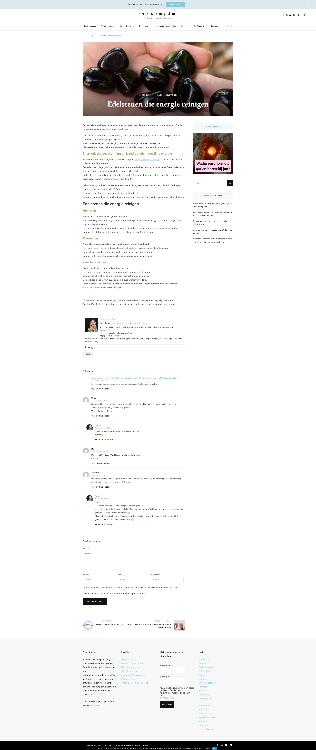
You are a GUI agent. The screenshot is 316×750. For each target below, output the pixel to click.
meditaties (204, 709)
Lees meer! (94, 705)
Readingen (143, 26)
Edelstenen (170, 95)
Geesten (203, 663)
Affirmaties (204, 686)
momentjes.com (139, 323)
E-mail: (164, 676)
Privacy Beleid (128, 678)
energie (88, 354)
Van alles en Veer (207, 717)
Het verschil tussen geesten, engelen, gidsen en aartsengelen (213, 205)
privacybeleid (166, 697)
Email (120, 574)
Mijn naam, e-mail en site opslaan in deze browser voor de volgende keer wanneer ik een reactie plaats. (132, 587)
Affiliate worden (129, 671)
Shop (183, 26)
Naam (86, 574)
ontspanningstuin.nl (120, 323)
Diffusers (203, 725)
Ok (214, 748)
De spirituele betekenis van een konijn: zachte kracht (210, 223)
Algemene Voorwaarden (133, 675)
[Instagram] (92, 347)
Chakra (202, 675)
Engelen (203, 678)
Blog (160, 95)
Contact (214, 26)
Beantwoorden (102, 389)
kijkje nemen (175, 4)
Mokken (202, 713)
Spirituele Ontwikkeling (165, 26)
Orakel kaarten (206, 667)
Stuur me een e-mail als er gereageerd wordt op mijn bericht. (115, 593)
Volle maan (204, 659)
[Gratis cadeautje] (213, 153)
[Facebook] (85, 347)
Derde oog (204, 694)
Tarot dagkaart (107, 26)
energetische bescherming (147, 159)
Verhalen (203, 721)
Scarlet (98, 425)
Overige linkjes (206, 729)
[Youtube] (89, 347)
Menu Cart (227, 26)
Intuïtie (202, 690)
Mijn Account (198, 26)
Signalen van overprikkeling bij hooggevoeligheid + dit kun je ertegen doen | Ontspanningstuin (134, 378)
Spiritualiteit (205, 671)
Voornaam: (166, 665)
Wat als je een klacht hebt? (135, 682)
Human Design (126, 26)
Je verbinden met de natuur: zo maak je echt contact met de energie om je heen (212, 240)
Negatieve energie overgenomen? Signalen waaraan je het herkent (212, 214)
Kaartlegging (205, 698)
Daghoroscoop (90, 26)
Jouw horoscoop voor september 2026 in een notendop (213, 232)
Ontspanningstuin (158, 13)
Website (155, 574)
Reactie (86, 548)
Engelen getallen (207, 682)
